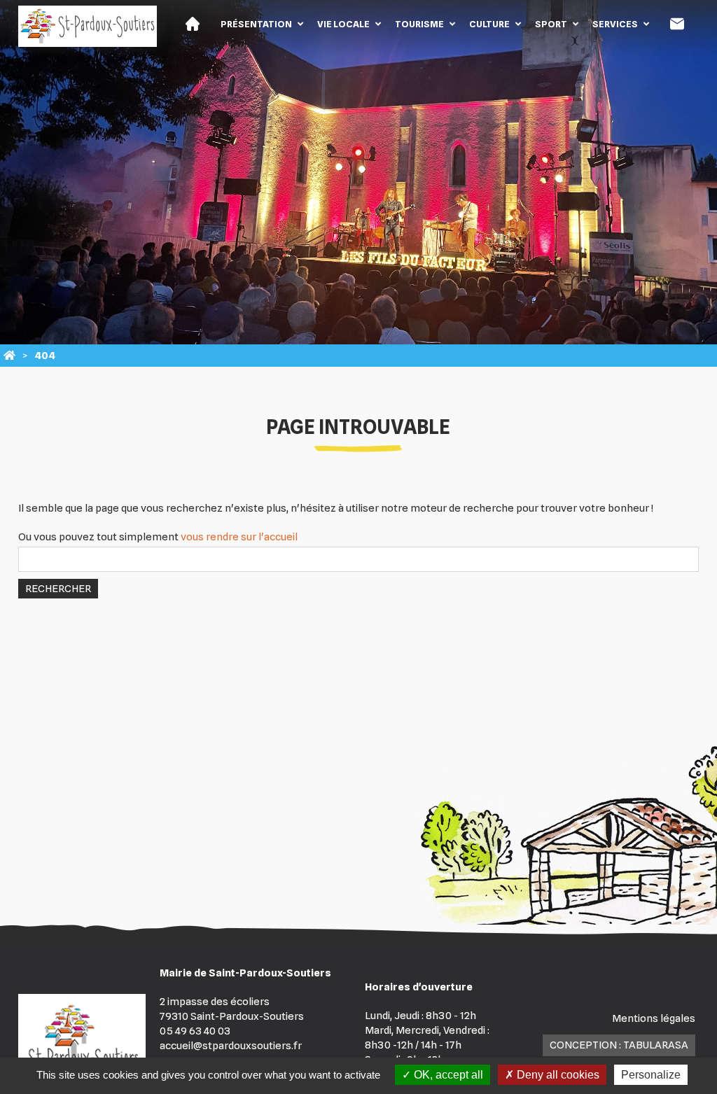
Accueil (193, 24)
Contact (677, 24)
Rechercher (58, 588)
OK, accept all (447, 1075)
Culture (489, 23)
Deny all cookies (556, 1075)
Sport (551, 23)
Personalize (651, 1075)
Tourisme (419, 23)
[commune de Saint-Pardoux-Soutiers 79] (9, 355)
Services (615, 23)
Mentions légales (653, 1018)
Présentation (256, 23)
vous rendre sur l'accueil (239, 537)
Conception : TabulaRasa (619, 1045)
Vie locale (343, 23)
